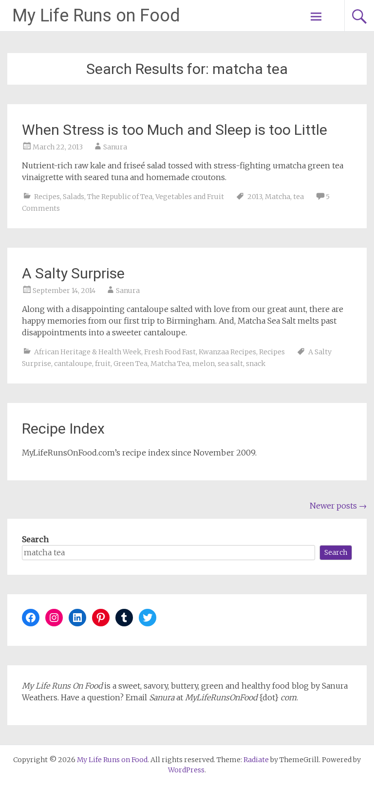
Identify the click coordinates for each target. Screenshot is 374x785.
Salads (73, 196)
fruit (103, 363)
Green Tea (130, 363)
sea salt (230, 363)
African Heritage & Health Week (87, 351)
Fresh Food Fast (170, 351)
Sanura (115, 147)
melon (203, 363)
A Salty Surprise (73, 273)
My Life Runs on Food (96, 15)
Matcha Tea (169, 363)
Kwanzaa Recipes (227, 351)
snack (255, 363)
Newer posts (338, 506)
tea (298, 196)
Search (35, 539)
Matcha (277, 196)
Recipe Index (63, 428)
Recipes (47, 196)
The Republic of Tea (119, 196)
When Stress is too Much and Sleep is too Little (174, 129)
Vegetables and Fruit (189, 196)
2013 (254, 196)
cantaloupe (73, 363)
